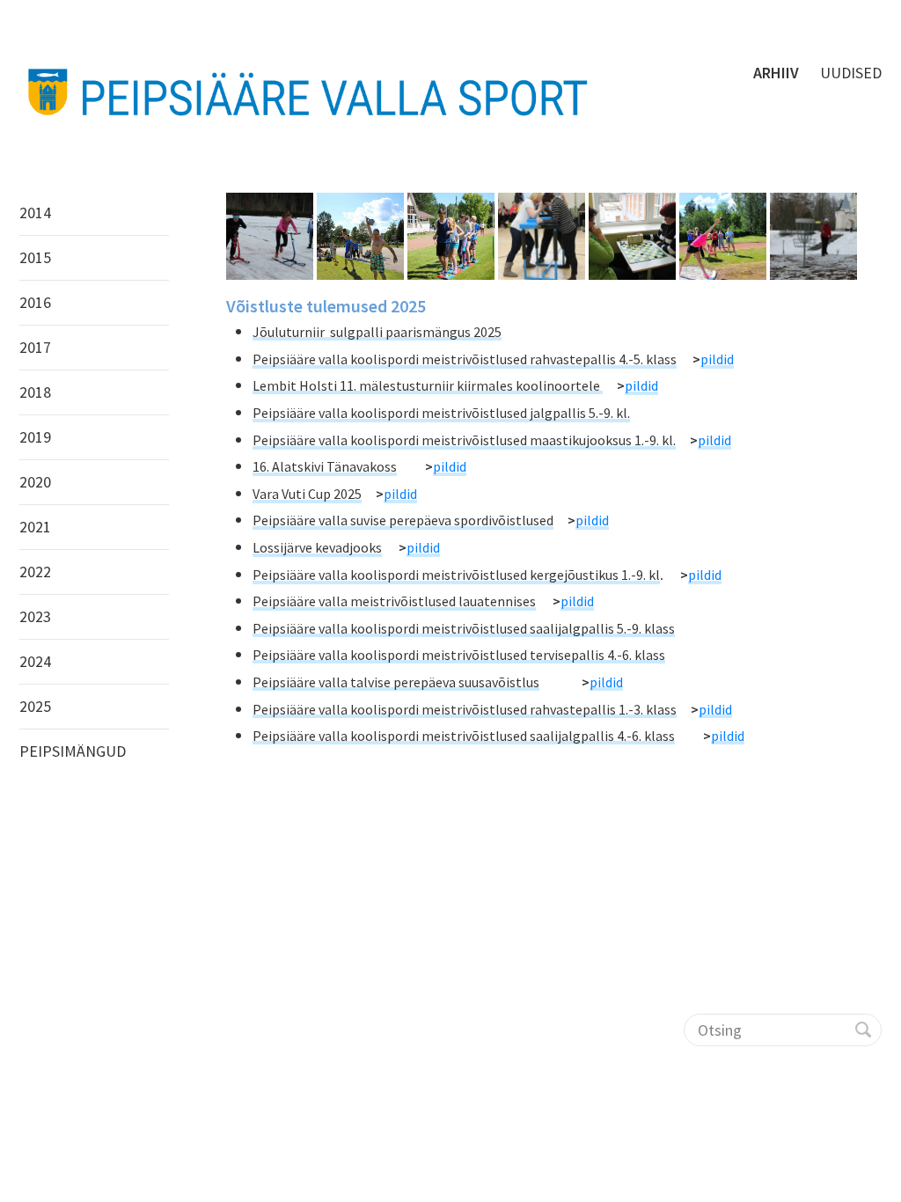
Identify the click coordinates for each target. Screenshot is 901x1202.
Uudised (851, 72)
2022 (35, 571)
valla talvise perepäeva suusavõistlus (429, 682)
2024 (35, 661)
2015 (35, 257)
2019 (35, 437)
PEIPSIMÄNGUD (72, 751)
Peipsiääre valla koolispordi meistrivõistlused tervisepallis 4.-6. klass (459, 654)
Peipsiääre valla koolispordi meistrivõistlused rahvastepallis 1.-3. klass (465, 709)
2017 (35, 347)
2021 (35, 527)
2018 (35, 392)
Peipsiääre (286, 682)
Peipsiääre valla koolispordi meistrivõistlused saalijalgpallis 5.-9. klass (464, 628)
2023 (35, 616)
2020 (35, 482)
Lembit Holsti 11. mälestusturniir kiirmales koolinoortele (428, 385)
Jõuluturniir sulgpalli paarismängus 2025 (377, 332)
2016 (35, 302)
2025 (35, 706)
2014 (35, 212)
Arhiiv (776, 72)
